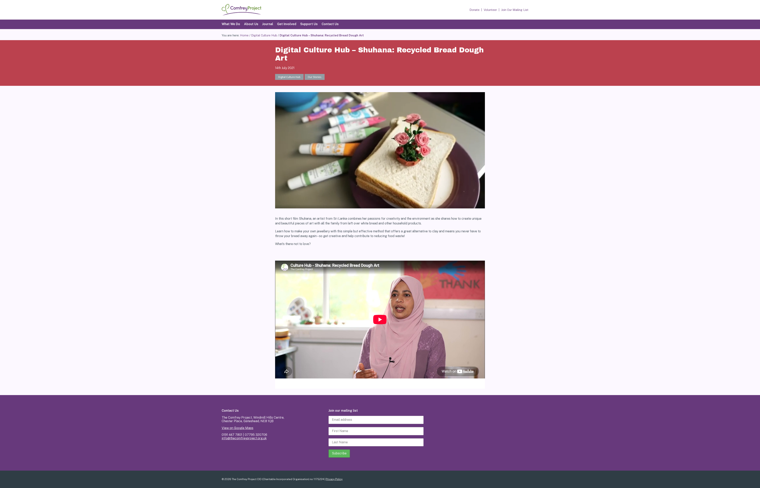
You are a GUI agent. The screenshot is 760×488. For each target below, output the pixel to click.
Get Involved (286, 24)
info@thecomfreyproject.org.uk (244, 438)
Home (244, 35)
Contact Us (330, 24)
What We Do (231, 24)
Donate (474, 9)
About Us (251, 24)
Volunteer (490, 9)
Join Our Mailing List (514, 9)
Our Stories (314, 77)
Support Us (309, 24)
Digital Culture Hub (264, 35)
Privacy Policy (334, 479)
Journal (267, 24)
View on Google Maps (237, 428)
